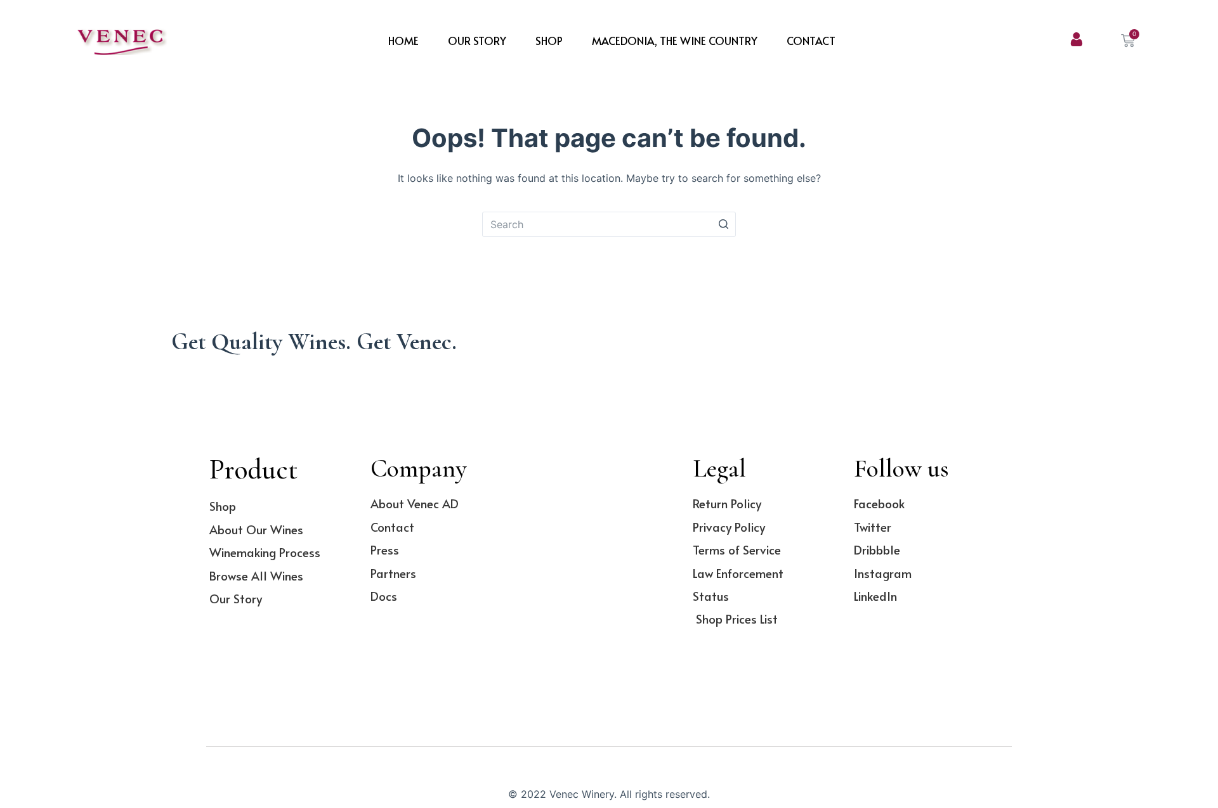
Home (403, 40)
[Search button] (723, 224)
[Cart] (1128, 40)
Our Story (477, 40)
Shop (549, 40)
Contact (811, 40)
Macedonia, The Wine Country (674, 40)
